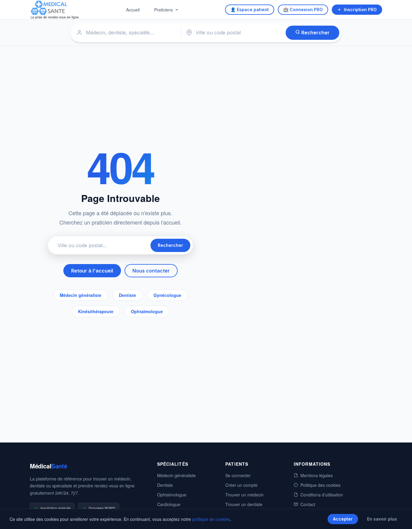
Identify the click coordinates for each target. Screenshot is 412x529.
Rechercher (315, 33)
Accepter (343, 518)
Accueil (133, 10)
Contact (307, 504)
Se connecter (238, 475)
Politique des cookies (320, 485)
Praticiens (163, 10)
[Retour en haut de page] (400, 518)
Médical (48, 465)
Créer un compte (241, 485)
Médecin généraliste (80, 295)
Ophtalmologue (147, 311)
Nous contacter (151, 271)
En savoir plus (382, 518)
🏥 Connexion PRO (303, 9)
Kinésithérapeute (95, 311)
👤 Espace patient (249, 9)
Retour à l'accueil (92, 271)
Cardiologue (168, 504)
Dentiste (127, 295)
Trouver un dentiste (243, 504)
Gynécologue (167, 295)
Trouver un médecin (244, 495)
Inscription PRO (360, 9)
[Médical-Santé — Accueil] (55, 10)
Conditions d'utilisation (321, 495)
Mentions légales (316, 475)
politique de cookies (211, 519)
